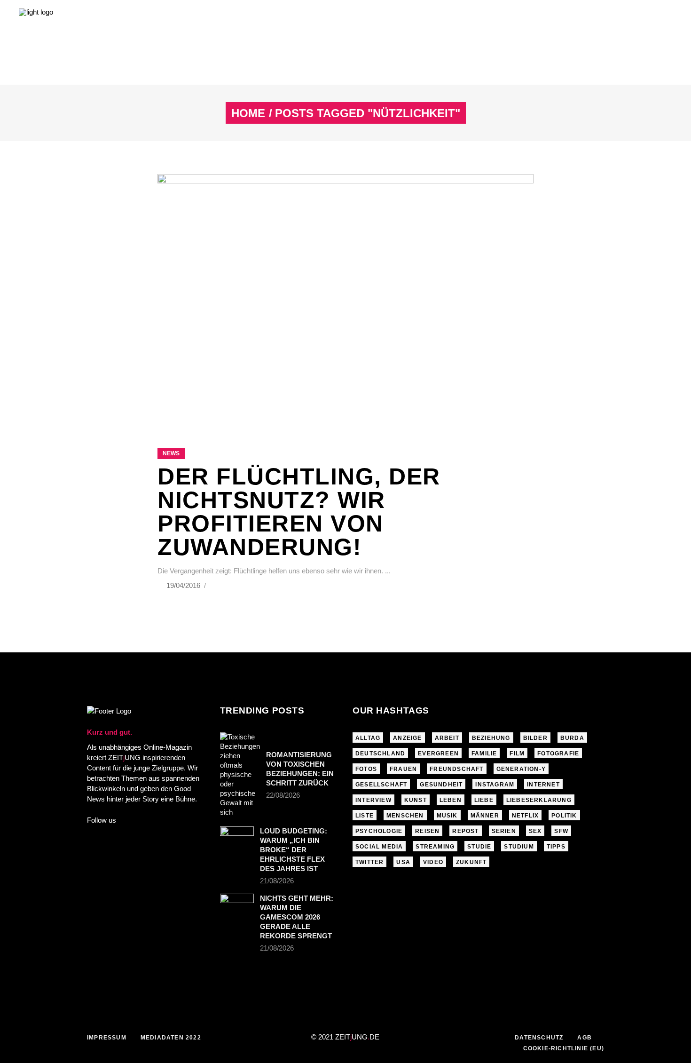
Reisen (427, 831)
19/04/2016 (184, 585)
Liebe (484, 800)
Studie (479, 846)
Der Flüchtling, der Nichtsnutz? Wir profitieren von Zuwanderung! (298, 511)
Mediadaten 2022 (171, 1037)
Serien (504, 831)
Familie (484, 753)
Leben (451, 800)
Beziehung (491, 738)
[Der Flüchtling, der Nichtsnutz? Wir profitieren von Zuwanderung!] (345, 299)
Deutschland (380, 753)
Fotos (366, 769)
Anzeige (407, 738)
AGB (584, 1037)
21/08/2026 (277, 881)
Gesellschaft (381, 784)
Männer (485, 815)
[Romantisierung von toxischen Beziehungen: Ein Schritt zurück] (240, 774)
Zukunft (471, 862)
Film (517, 753)
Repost (465, 831)
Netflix (525, 815)
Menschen (405, 815)
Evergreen (438, 753)
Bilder (535, 738)
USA (403, 862)
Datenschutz (539, 1037)
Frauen (403, 769)
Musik (447, 815)
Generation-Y (521, 769)
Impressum (106, 1037)
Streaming (435, 846)
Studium (519, 846)
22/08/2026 (283, 795)
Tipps (556, 846)
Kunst (415, 800)
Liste (364, 815)
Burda (572, 738)
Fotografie (558, 753)
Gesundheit (441, 784)
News (171, 453)
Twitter (369, 862)
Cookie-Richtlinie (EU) (563, 1048)
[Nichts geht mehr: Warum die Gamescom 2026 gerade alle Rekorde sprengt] (237, 905)
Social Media (379, 846)
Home (248, 113)
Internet (543, 784)
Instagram (494, 784)
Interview (373, 800)
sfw (561, 831)
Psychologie (378, 831)
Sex (535, 831)
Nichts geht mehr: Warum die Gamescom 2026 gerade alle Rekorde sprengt (296, 917)
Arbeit (447, 738)
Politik (564, 815)
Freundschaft (456, 769)
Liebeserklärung (539, 800)
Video (433, 862)
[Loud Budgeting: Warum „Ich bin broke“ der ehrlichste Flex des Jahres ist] (237, 837)
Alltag (367, 738)
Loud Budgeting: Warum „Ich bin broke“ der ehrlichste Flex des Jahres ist (293, 850)
